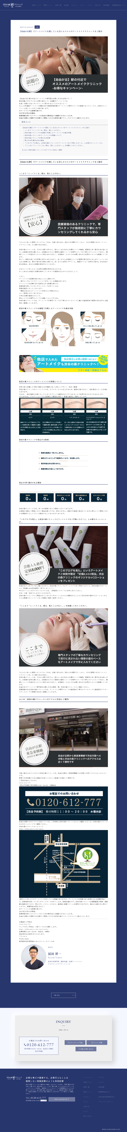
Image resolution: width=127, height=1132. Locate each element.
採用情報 (101, 1087)
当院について (87, 1082)
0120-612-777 (25, 783)
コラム (85, 1102)
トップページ (87, 1077)
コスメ (85, 1111)
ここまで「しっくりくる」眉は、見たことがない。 (43, 130)
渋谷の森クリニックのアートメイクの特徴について (43, 135)
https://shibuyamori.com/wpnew (31, 829)
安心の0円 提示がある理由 (34, 140)
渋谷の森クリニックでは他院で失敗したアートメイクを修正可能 (48, 133)
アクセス (101, 1077)
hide (28, 122)
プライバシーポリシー (105, 1102)
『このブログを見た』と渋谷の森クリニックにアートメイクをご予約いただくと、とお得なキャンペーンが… (64, 143)
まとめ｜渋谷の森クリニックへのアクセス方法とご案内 (42, 150)
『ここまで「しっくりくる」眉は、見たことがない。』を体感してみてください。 (54, 145)
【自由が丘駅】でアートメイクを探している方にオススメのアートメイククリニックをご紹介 (56, 127)
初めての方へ (87, 1116)
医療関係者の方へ (104, 1092)
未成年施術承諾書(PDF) (106, 1097)
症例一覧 (86, 1087)
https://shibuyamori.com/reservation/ (34, 929)
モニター (86, 1097)
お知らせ (86, 1106)
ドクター (101, 1082)
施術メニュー (87, 1092)
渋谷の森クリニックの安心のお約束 (37, 138)
